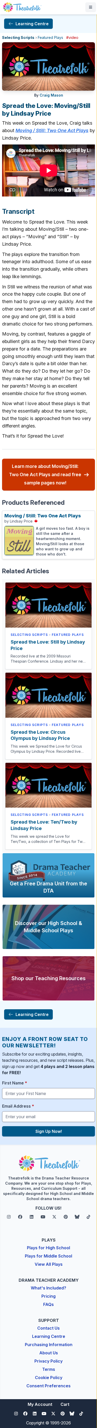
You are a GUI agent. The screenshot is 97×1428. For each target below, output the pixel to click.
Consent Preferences (48, 1385)
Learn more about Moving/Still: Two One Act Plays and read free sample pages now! (45, 474)
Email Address (18, 1106)
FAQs (48, 1304)
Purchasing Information (48, 1344)
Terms (48, 1369)
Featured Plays (50, 37)
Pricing (48, 1296)
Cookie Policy (48, 1377)
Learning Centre (48, 1336)
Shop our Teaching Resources (48, 978)
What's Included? (48, 1287)
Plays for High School (48, 1247)
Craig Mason (51, 95)
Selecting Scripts (18, 37)
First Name (14, 1082)
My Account (40, 1404)
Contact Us (48, 1328)
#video (72, 37)
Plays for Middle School (48, 1256)
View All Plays (49, 1264)
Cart (65, 1404)
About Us (48, 1352)
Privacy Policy (48, 1361)
